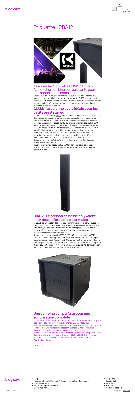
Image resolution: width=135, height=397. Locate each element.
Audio (56, 240)
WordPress (126, 391)
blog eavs (13, 9)
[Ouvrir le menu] (114, 9)
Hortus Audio (57, 98)
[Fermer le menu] (120, 5)
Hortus (48, 340)
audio (75, 98)
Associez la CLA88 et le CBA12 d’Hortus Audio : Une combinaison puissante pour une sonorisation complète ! (64, 90)
